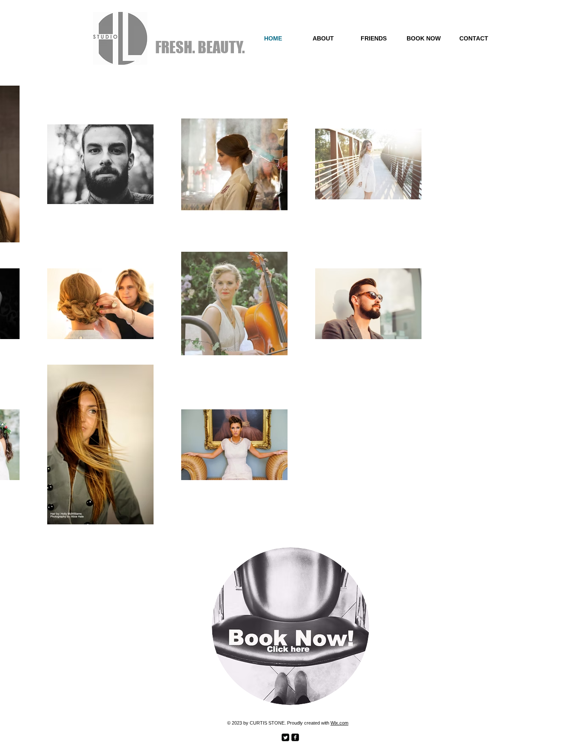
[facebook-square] (295, 737)
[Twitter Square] (285, 737)
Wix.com (339, 722)
